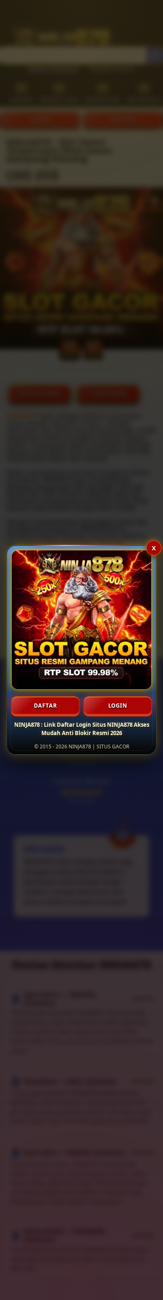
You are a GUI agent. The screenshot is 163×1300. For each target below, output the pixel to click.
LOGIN (117, 705)
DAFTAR (45, 705)
